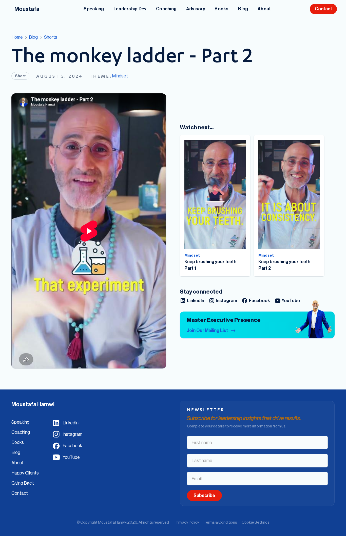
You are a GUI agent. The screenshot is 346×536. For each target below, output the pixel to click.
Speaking (20, 422)
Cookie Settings (256, 522)
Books (17, 442)
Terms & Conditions (220, 522)
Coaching (20, 432)
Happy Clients (25, 473)
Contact (19, 493)
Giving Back (22, 483)
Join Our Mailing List (207, 330)
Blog (15, 452)
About (17, 463)
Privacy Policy (187, 522)
